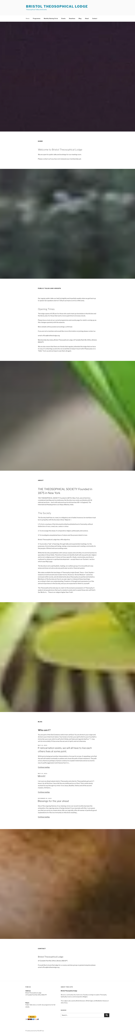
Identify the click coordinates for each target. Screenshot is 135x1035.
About (87, 18)
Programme (36, 18)
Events (63, 18)
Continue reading (44, 767)
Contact (94, 18)
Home (27, 18)
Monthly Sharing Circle (51, 18)
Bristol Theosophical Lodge (57, 6)
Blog (80, 18)
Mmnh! (41, 776)
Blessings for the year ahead (53, 801)
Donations (72, 18)
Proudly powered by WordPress (34, 1030)
